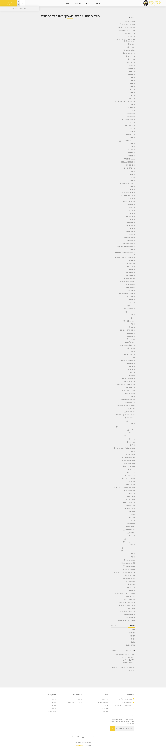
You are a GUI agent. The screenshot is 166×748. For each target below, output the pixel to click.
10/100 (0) (132, 517)
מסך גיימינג (119, 660)
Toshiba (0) (131, 590)
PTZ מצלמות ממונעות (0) (128, 563)
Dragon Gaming (130, 645)
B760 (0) (132, 180)
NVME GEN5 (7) (131, 36)
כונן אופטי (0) (131, 372)
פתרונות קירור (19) (129, 33)
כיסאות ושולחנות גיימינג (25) (127, 602)
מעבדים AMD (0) (130, 288)
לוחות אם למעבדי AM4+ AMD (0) (126, 247)
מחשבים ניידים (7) (129, 278)
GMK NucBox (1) (130, 225)
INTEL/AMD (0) (131, 297)
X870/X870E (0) (130, 135)
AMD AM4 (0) (131, 291)
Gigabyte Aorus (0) (129, 309)
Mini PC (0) (132, 98)
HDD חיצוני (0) (131, 348)
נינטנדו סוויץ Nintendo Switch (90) (125, 593)
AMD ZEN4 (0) (131, 156)
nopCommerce (79, 745)
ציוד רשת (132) (130, 56)
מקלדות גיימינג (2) (129, 463)
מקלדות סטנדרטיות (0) (128, 460)
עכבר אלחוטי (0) (130, 475)
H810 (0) (132, 174)
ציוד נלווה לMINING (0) (129, 502)
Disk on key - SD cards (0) (128, 360)
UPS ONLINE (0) (131, 587)
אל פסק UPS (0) (130, 581)
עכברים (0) (131, 469)
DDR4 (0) (132, 86)
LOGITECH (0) (131, 204)
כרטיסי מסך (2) (130, 266)
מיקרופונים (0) (130, 263)
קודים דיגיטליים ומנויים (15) (127, 605)
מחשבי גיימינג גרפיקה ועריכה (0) (125, 415)
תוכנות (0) (132, 433)
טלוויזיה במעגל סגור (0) (128, 551)
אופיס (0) (132, 439)
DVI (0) (133, 396)
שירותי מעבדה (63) (129, 599)
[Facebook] (88, 737)
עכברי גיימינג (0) (130, 393)
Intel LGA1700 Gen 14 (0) (128, 162)
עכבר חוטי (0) (131, 472)
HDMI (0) (132, 228)
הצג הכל (114, 650)
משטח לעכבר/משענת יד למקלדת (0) (124, 487)
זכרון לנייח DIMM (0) (129, 237)
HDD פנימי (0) (131, 339)
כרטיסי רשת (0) (130, 527)
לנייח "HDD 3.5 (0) (130, 342)
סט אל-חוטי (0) (130, 484)
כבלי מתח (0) (131, 430)
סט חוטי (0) (131, 481)
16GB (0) (132, 80)
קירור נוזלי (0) (131, 306)
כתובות (54, 705)
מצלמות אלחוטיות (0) (129, 569)
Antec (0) (132, 123)
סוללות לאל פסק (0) (129, 578)
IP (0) (133, 110)
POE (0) (133, 521)
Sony (133, 630)
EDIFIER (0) (132, 210)
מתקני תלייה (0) (130, 454)
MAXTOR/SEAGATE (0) (129, 354)
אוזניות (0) (132, 493)
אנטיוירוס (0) (131, 442)
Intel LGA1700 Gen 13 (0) (128, 192)
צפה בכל (114, 625)
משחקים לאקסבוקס (128, 662)
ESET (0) (132, 445)
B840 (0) (132, 147)
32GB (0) (132, 83)
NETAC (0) (132, 89)
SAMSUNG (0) (131, 260)
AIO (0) (133, 424)
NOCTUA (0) (132, 300)
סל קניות (9, 3)
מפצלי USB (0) (131, 496)
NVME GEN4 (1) (131, 222)
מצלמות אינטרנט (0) (129, 505)
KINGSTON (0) (131, 68)
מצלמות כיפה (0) (130, 113)
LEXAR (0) (132, 132)
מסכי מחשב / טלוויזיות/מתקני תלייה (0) (124, 448)
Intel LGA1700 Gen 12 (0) (128, 195)
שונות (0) (132, 511)
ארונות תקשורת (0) (129, 539)
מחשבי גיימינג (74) (129, 21)
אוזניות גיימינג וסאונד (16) (127, 611)
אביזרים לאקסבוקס (129, 654)
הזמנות (54, 702)
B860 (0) (132, 171)
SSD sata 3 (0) (131, 336)
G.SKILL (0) (132, 71)
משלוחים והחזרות (103, 702)
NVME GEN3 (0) (131, 333)
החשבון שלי (53, 699)
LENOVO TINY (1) (130, 231)
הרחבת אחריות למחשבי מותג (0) (125, 427)
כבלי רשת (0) (131, 533)
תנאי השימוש (104, 708)
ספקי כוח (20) (131, 47)
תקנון (106, 705)
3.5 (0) (133, 95)
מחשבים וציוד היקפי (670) (127, 24)
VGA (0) (133, 315)
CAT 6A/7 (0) (131, 107)
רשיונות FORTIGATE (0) (129, 201)
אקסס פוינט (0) (130, 524)
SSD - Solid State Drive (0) (127, 330)
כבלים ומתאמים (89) (129, 50)
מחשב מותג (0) (130, 421)
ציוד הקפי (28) (131, 62)
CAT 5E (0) (132, 536)
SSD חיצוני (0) (131, 357)
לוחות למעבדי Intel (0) (128, 120)
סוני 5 (120, 665)
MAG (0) (133, 451)
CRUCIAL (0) (132, 65)
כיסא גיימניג (124, 657)
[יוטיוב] (83, 737)
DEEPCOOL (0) (131, 303)
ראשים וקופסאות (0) (129, 542)
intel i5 (123, 667)
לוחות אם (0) (131, 241)
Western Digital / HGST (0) (127, 345)
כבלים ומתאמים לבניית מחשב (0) (125, 406)
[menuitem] (96, 699)
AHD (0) (133, 554)
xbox (113, 667)
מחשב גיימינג (128, 660)
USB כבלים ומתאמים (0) (128, 457)
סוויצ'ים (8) (131, 44)
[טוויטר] (93, 737)
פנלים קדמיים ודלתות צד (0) (127, 399)
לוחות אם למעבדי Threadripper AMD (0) (125, 253)
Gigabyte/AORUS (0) (129, 272)
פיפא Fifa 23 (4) (130, 617)
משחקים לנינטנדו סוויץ (128, 665)
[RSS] (73, 737)
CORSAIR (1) (131, 74)
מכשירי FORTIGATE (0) (129, 159)
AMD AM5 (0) (131, 150)
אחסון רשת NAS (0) (129, 381)
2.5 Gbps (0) (131, 198)
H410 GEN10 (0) (130, 216)
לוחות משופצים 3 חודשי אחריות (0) (125, 257)
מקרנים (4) (131, 59)
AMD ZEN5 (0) (131, 153)
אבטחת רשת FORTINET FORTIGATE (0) (124, 101)
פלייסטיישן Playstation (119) (127, 30)
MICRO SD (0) (131, 369)
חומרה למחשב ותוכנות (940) (126, 27)
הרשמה (112, 728)
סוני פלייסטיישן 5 (130, 667)
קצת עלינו (105, 711)
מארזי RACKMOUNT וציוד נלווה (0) (126, 384)
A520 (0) (132, 213)
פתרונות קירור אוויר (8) (128, 53)
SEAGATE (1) (131, 234)
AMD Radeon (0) (130, 275)
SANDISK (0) (131, 366)
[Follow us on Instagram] (78, 737)
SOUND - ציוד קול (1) (129, 490)
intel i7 (118, 667)
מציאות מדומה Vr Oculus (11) (126, 620)
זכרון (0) (132, 318)
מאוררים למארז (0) (129, 403)
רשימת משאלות (52, 711)
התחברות (17, 1)
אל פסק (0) (131, 584)
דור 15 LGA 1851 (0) (129, 168)
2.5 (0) (133, 351)
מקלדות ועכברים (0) (129, 466)
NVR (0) (133, 324)
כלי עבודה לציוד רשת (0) (128, 548)
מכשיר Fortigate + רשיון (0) (127, 141)
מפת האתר (105, 699)
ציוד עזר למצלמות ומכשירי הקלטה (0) (124, 572)
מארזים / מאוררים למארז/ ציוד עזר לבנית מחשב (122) (125, 40)
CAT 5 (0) (132, 545)
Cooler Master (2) (130, 126)
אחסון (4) (132, 327)
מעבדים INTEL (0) (130, 285)
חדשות (80, 699)
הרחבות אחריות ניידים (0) (127, 281)
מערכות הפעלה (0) (129, 436)
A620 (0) (132, 189)
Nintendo (132, 633)
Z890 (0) (132, 144)
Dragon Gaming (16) (129, 614)
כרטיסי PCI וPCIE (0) (129, 508)
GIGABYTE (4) (131, 129)
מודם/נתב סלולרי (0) (129, 530)
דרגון (117, 654)
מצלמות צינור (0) (130, 116)
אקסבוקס (121, 654)
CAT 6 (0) (132, 104)
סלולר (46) (131, 608)
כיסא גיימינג (131, 657)
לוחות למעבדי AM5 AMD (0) (127, 183)
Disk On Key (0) (131, 363)
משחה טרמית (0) (130, 312)
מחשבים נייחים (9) (129, 412)
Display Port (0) (130, 387)
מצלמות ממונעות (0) (129, 566)
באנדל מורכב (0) (130, 418)
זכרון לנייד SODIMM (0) (129, 321)
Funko (133, 639)
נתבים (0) (132, 514)
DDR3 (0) (132, 92)
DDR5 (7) (132, 177)
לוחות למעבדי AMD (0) (129, 244)
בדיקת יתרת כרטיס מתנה (75, 702)
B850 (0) (132, 138)
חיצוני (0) (132, 375)
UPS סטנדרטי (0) (130, 575)
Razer (133, 642)
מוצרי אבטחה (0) (130, 499)
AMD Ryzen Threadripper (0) (127, 294)
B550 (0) (132, 250)
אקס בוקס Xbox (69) (129, 596)
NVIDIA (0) (132, 269)
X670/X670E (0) (130, 165)
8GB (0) (133, 77)
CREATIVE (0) (131, 207)
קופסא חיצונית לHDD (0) (128, 378)
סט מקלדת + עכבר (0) (128, 478)
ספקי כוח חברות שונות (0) (127, 390)
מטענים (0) (131, 409)
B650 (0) (132, 186)
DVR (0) (133, 557)
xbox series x (131, 670)
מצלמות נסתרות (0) (129, 560)
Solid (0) (132, 219)
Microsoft (132, 636)
